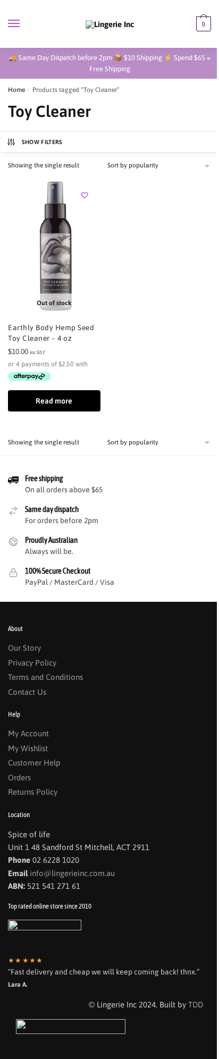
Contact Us (27, 691)
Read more (54, 401)
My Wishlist (28, 748)
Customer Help (34, 762)
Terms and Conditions (45, 677)
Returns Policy (32, 791)
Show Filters (42, 142)
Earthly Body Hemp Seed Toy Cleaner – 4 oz (51, 332)
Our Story (24, 647)
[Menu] (24, 24)
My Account (28, 733)
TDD (195, 1004)
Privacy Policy (32, 662)
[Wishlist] (84, 195)
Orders (19, 777)
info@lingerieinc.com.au (72, 873)
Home (16, 90)
